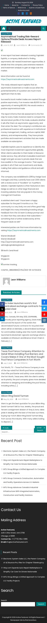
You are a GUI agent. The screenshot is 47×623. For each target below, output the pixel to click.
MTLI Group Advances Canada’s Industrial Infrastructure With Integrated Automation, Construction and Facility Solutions (21, 491)
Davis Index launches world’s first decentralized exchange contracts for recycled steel (21, 306)
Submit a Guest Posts (37, 8)
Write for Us (22, 8)
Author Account (23, 10)
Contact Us (25, 5)
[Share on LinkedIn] (2, 318)
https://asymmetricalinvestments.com (17, 79)
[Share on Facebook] (2, 304)
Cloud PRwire (6, 34)
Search (4, 600)
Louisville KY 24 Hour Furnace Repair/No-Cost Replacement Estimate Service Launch (8, 428)
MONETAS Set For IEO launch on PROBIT (41, 428)
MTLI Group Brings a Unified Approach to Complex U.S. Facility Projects (24, 471)
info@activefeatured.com (17, 542)
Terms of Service (9, 8)
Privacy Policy (38, 5)
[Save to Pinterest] (2, 314)
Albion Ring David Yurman (15, 395)
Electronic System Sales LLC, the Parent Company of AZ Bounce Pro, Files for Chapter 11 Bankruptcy (24, 453)
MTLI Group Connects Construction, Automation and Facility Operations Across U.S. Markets (23, 480)
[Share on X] (2, 309)
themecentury (30, 620)
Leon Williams (21, 45)
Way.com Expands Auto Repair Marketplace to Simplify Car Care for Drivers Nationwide (22, 462)
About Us (15, 5)
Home (7, 5)
